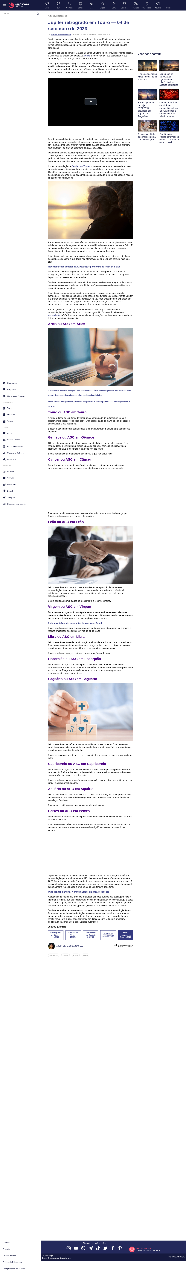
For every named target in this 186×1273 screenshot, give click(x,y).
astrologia (54, 955)
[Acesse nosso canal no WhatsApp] (83, 1248)
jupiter (65, 955)
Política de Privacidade (12, 1262)
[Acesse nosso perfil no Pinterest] (120, 1248)
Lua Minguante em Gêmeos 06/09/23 (55, 935)
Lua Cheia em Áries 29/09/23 (108, 935)
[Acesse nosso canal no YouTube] (76, 1248)
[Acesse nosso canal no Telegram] (90, 1248)
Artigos (51, 16)
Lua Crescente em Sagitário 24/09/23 (90, 935)
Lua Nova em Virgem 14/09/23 (73, 935)
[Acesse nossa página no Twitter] (105, 1248)
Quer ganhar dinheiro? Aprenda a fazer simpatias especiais (78, 892)
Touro (87, 56)
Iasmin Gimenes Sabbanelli (61, 34)
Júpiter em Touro (81, 166)
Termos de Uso (9, 1255)
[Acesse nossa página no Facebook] (112, 1248)
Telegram (11, 497)
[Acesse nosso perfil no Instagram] (68, 1248)
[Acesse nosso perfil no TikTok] (98, 1248)
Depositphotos (65, 1258)
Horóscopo (61, 16)
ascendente (54, 315)
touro (85, 955)
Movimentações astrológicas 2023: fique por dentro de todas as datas (84, 267)
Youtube (10, 478)
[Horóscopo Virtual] (18, 5)
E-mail (10, 491)
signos (75, 955)
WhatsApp (11, 471)
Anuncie (6, 1249)
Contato (6, 1242)
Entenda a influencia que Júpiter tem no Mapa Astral (75, 623)
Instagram (11, 484)
